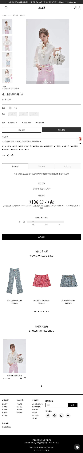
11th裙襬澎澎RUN (37, 404)
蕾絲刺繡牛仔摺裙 (68, 300)
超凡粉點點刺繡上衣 (14, 375)
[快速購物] (25, 378)
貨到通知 (61, 130)
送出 (72, 405)
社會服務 (34, 418)
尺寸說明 (41, 122)
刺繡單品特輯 (38, 146)
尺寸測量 (19, 409)
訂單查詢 (4, 407)
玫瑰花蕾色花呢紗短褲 (41, 300)
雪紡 (27, 149)
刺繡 (21, 146)
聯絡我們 (19, 412)
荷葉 (22, 149)
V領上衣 (6, 146)
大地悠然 (58, 146)
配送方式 (67, 166)
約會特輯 (6, 149)
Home (4, 15)
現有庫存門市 (27, 122)
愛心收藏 (4, 409)
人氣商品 (14, 146)
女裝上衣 (66, 146)
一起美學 (34, 412)
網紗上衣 (15, 149)
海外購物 (19, 407)
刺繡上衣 (28, 146)
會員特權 (4, 412)
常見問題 (19, 404)
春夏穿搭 (75, 146)
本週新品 (22, 15)
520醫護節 (35, 409)
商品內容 (15, 166)
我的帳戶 (4, 404)
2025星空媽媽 (36, 407)
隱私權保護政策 (6, 427)
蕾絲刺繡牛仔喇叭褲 (14, 300)
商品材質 (5, 137)
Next (7, 82)
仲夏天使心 (35, 415)
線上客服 (4, 415)
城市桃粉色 (48, 146)
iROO (9, 15)
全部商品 (15, 15)
